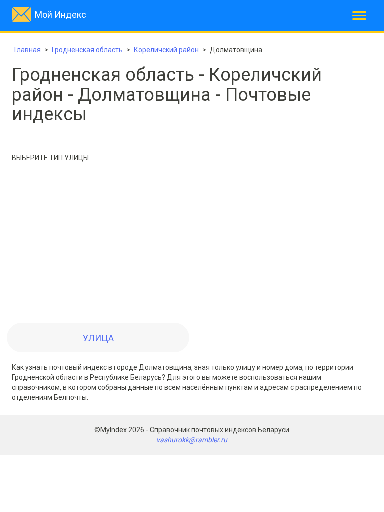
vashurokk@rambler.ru (192, 440)
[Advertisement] (192, 246)
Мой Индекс (60, 15)
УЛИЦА (98, 338)
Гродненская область (87, 50)
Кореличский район (166, 50)
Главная (27, 50)
